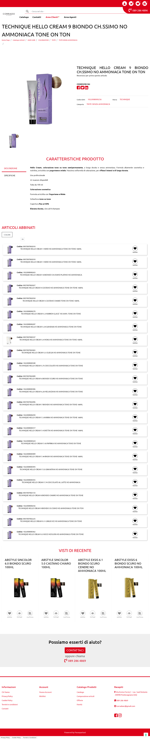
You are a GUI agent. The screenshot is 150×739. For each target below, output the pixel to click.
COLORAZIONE (43, 40)
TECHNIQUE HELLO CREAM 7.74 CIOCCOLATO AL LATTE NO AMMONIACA (51, 482)
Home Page (6, 40)
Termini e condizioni (10, 704)
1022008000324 (29, 441)
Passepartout (80, 732)
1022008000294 (29, 415)
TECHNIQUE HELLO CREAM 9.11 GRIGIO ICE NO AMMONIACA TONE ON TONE (51, 521)
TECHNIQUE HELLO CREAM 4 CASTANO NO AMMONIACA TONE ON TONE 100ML (51, 288)
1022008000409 (29, 454)
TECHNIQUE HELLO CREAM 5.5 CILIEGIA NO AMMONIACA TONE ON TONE (51, 353)
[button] (27, 11)
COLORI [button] (7, 234)
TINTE (54, 40)
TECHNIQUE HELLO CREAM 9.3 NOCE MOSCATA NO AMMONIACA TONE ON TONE (51, 534)
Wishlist (42, 696)
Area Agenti (70, 17)
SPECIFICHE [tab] (9, 175)
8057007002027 (29, 285)
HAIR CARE (31, 40)
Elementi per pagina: (10, 239)
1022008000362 (29, 531)
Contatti (36, 17)
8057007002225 (29, 519)
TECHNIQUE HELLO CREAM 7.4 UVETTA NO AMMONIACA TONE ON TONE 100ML (51, 430)
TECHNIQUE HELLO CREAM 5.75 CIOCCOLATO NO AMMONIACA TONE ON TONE (51, 366)
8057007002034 (29, 298)
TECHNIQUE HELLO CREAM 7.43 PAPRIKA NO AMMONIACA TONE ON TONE (51, 443)
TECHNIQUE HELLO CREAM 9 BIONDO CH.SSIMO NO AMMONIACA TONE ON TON (44, 43)
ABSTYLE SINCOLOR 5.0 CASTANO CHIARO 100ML (56, 563)
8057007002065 (29, 350)
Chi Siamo (6, 692)
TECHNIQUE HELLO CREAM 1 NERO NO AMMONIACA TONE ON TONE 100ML (51, 249)
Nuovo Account (45, 692)
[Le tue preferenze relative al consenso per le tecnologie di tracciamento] (146, 735)
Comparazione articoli (85, 696)
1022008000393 (29, 467)
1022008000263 (29, 272)
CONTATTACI (75, 650)
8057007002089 (29, 376)
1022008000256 (29, 506)
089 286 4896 (140, 10)
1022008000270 (29, 311)
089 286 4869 (77, 661)
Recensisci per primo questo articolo (92, 75)
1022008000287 (29, 324)
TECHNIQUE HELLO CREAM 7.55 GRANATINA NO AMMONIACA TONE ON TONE (51, 469)
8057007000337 (29, 337)
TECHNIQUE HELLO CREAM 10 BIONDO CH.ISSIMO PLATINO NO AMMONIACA (51, 275)
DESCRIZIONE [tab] (10, 168)
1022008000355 (29, 480)
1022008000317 (29, 428)
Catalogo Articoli (19, 40)
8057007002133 (29, 493)
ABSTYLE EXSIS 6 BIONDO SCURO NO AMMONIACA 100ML (129, 563)
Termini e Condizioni (29, 737)
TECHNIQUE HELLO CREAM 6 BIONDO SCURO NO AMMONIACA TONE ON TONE (51, 378)
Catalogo (24, 17)
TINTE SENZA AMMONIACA (68, 40)
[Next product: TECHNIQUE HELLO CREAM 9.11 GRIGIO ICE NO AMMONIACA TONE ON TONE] (79, 50)
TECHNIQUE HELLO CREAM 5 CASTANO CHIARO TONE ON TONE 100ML (51, 301)
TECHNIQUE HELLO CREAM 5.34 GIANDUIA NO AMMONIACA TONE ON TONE (51, 327)
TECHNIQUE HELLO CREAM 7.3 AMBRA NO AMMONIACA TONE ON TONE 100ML (51, 417)
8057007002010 (29, 246)
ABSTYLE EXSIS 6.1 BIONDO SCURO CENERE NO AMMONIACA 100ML (92, 565)
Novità (79, 704)
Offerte (80, 700)
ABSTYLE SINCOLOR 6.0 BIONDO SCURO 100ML (18, 563)
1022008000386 (29, 389)
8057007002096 (29, 402)
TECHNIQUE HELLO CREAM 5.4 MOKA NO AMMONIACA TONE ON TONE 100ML (50, 340)
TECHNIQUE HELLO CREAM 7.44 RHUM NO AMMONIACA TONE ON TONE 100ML (51, 456)
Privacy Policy (7, 696)
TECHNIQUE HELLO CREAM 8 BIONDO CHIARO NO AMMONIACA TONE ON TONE (51, 495)
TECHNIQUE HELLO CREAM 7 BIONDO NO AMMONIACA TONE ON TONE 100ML (51, 404)
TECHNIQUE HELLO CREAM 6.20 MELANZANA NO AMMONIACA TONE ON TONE (51, 392)
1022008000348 (29, 363)
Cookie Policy (7, 700)
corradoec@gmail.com (126, 706)
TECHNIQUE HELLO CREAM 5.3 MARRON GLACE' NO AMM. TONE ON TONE (51, 314)
